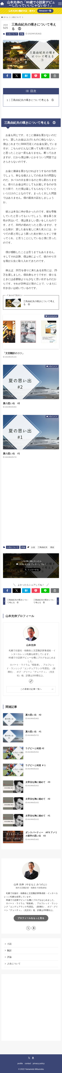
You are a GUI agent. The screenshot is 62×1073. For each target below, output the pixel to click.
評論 (21, 34)
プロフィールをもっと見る (31, 918)
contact (28, 1063)
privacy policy (39, 1063)
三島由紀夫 (42, 547)
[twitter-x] (28, 928)
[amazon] (34, 928)
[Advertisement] (31, 506)
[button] (7, 75)
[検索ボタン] (2, 4)
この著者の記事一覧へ (31, 689)
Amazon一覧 (45, 11)
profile (20, 1063)
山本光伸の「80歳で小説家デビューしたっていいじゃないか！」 (31, 4)
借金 (52, 547)
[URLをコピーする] (55, 75)
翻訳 (9, 950)
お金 (33, 547)
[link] (31, 681)
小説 (9, 944)
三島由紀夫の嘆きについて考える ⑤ (32, 100)
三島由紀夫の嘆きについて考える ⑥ (39, 303)
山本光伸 (31, 645)
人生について (12, 34)
